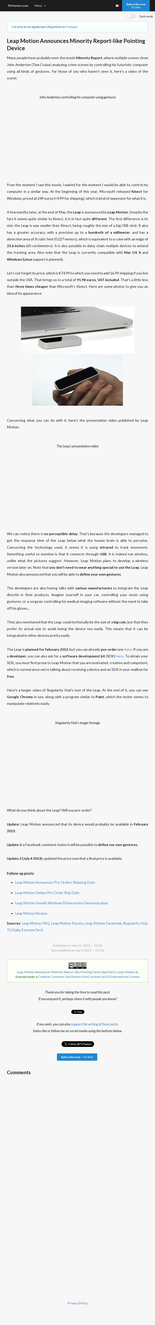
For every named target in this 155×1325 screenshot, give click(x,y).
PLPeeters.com (18, 5)
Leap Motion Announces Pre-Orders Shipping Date (55, 882)
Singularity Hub (135, 923)
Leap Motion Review (31, 913)
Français (71, 27)
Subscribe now (136, 5)
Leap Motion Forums (67, 923)
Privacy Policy (77, 1303)
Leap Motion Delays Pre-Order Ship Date (47, 893)
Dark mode (146, 16)
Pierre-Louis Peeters (121, 972)
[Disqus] (77, 1129)
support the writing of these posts (94, 1024)
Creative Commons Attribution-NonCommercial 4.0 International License (88, 976)
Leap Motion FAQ (35, 923)
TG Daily (13, 930)
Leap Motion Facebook (103, 923)
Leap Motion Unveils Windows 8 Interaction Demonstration (61, 903)
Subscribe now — (77, 1057)
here (128, 649)
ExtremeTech (32, 930)
